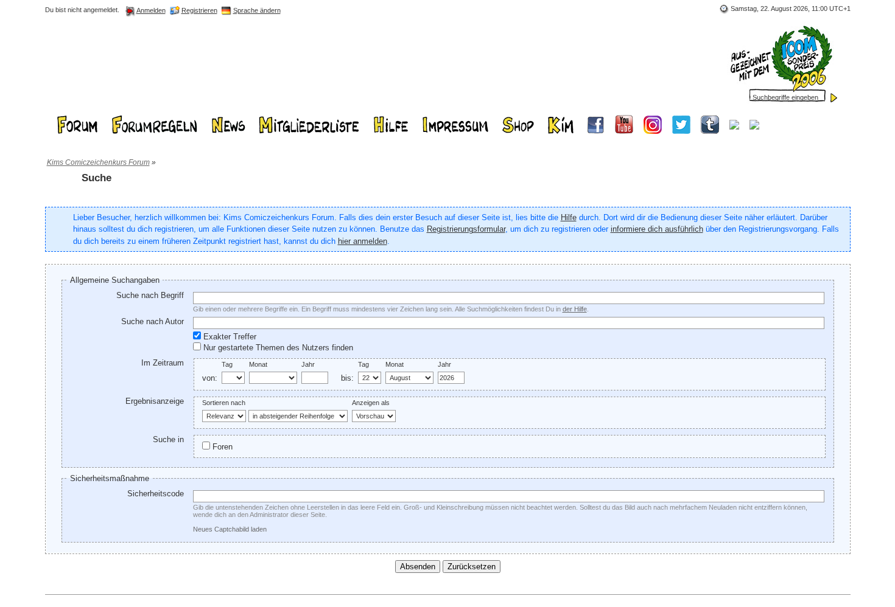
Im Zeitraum (162, 362)
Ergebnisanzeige (154, 401)
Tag (227, 364)
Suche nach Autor (152, 321)
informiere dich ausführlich (657, 229)
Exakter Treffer (228, 336)
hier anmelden (362, 241)
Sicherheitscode (155, 493)
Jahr (308, 364)
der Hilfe (575, 309)
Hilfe (569, 217)
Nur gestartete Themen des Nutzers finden (277, 347)
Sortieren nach (223, 402)
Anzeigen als (371, 402)
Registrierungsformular (466, 229)
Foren (221, 446)
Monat (258, 364)
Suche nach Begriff (150, 295)
